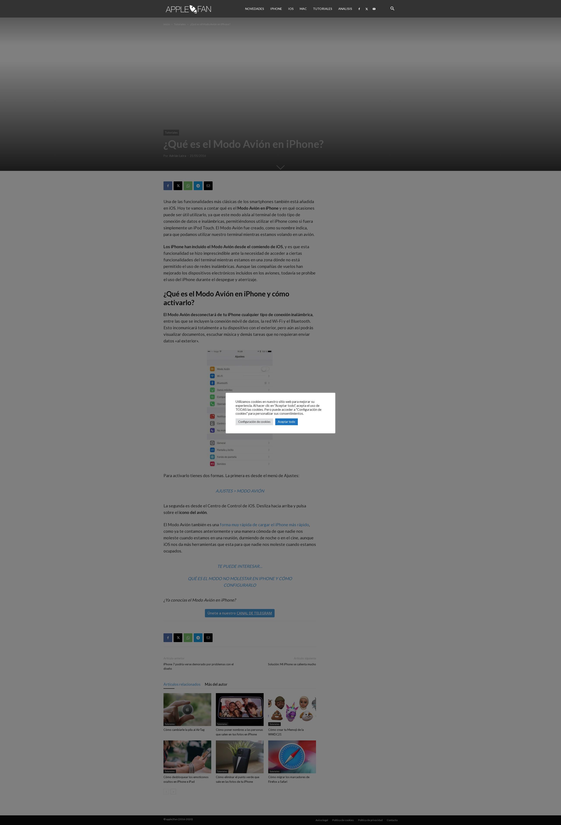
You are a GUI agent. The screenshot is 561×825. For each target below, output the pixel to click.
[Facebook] (359, 9)
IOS (291, 9)
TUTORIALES (322, 9)
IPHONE (276, 9)
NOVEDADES (254, 9)
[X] (366, 9)
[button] (392, 9)
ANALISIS (345, 9)
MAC (303, 9)
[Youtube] (374, 9)
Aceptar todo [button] (286, 421)
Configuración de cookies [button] (254, 421)
